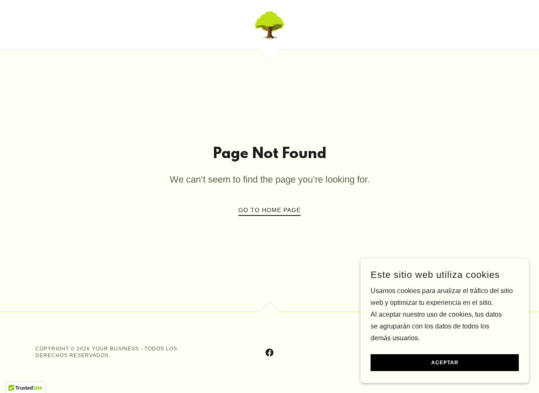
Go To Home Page (269, 210)
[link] (269, 24)
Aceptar (445, 363)
